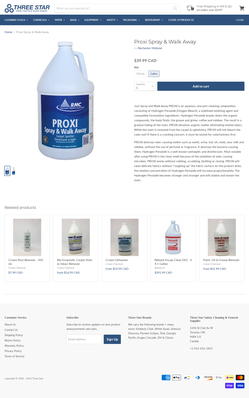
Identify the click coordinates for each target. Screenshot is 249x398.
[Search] (175, 8)
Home (8, 32)
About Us (10, 324)
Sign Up (112, 339)
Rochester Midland (150, 48)
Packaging (130, 19)
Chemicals (40, 19)
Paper (59, 19)
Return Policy (13, 340)
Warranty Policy (14, 345)
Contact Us (11, 329)
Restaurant (153, 19)
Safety (111, 19)
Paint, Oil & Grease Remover (221, 260)
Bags (73, 19)
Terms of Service (14, 356)
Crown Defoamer (117, 260)
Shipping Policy (14, 335)
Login (240, 19)
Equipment (92, 19)
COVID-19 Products (181, 19)
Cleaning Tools (15, 19)
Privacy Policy (13, 351)
